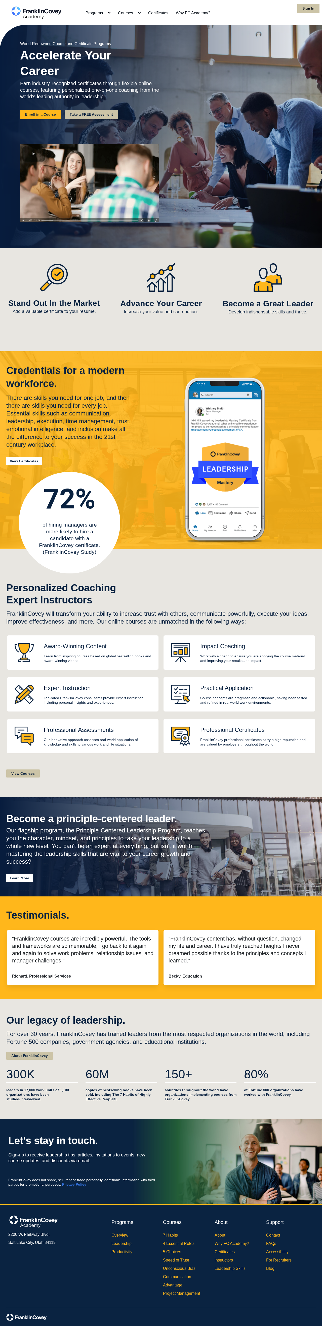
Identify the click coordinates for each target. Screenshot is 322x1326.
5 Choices (172, 1252)
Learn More (19, 878)
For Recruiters (279, 1260)
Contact (273, 1235)
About (220, 1235)
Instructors (224, 1260)
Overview (119, 1235)
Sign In (308, 8)
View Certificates (24, 461)
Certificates (158, 13)
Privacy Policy (74, 1184)
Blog (270, 1268)
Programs (95, 13)
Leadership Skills (230, 1268)
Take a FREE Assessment (91, 114)
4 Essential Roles (178, 1243)
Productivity (121, 1252)
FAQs (271, 1243)
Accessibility (277, 1252)
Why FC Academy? (193, 13)
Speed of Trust (176, 1260)
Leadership (121, 1243)
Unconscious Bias (179, 1268)
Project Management (181, 1293)
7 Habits (170, 1235)
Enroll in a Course (40, 114)
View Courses (23, 773)
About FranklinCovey (29, 1056)
